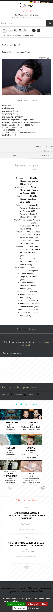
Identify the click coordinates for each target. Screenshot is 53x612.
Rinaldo (33, 178)
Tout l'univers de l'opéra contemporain (26, 17)
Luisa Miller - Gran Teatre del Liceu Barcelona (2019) (30, 252)
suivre (32, 395)
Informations (7, 52)
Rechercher (25, 30)
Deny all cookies (38, 604)
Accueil (6, 35)
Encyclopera (16, 35)
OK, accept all (17, 604)
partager (5, 395)
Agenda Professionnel (24, 52)
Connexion (34, 30)
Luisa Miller (33, 246)
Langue (11, 30)
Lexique (20, 30)
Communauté (38, 30)
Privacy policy (34, 608)
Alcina (33, 187)
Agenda (15, 30)
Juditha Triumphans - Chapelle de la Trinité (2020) (28, 276)
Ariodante (33, 205)
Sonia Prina (28, 35)
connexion (45, 2)
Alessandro (33, 300)
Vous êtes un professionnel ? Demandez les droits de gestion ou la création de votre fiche (26, 589)
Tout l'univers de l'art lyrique (26, 15)
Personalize (19, 608)
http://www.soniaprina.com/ (22, 119)
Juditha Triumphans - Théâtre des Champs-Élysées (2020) (28, 285)
